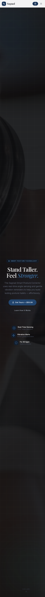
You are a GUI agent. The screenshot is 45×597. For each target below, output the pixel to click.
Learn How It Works (22, 310)
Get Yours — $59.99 (24, 302)
